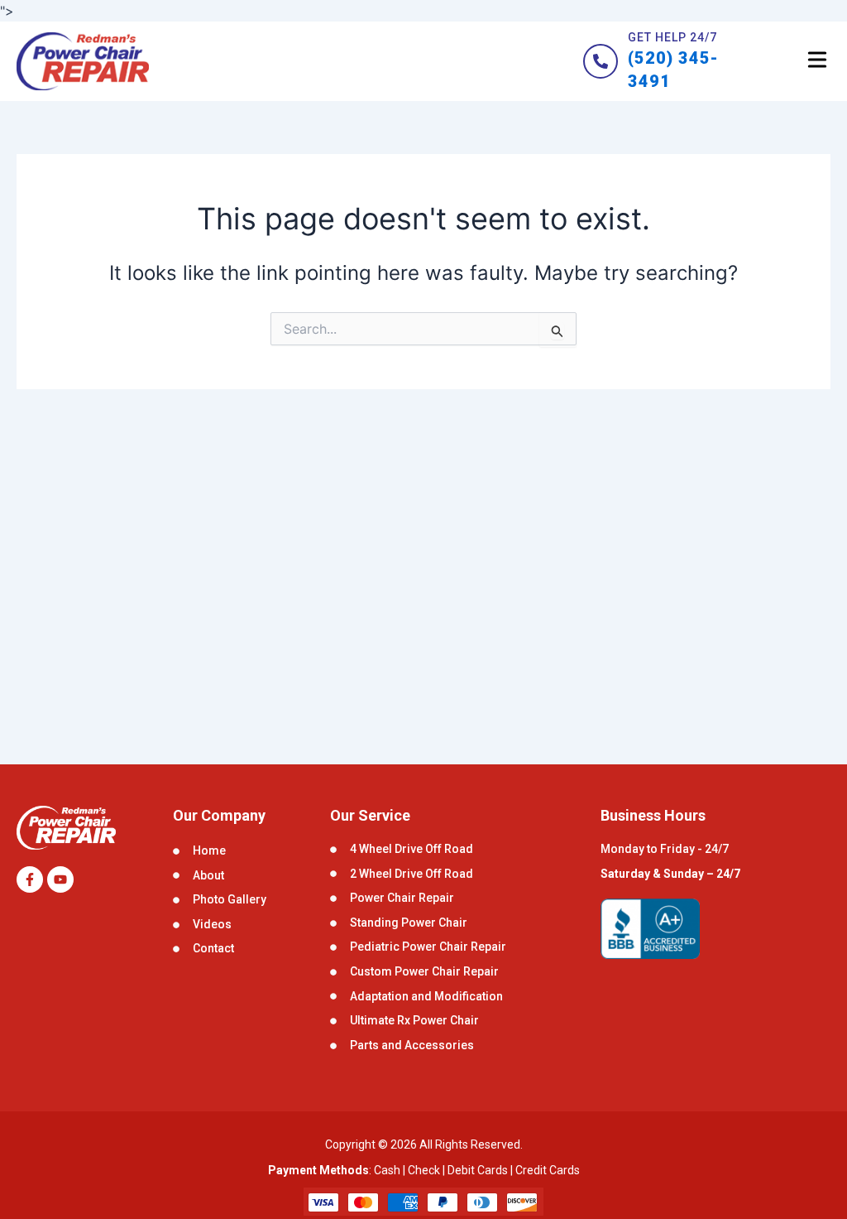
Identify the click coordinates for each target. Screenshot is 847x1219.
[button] (817, 61)
